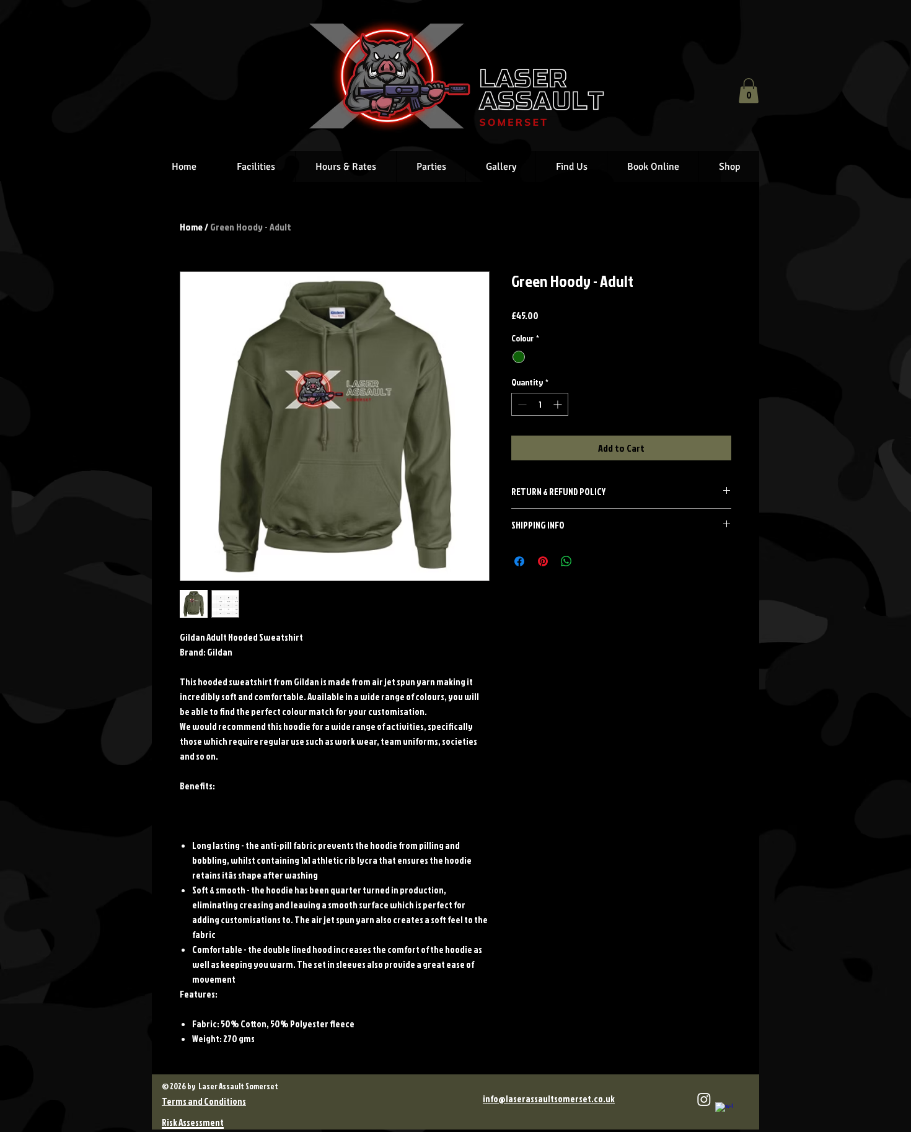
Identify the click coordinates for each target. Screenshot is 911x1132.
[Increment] (558, 404)
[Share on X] (590, 561)
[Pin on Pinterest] (542, 561)
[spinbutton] (540, 404)
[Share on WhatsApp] (566, 561)
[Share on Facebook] (519, 561)
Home (191, 227)
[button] (748, 90)
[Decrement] (521, 404)
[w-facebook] (724, 1111)
